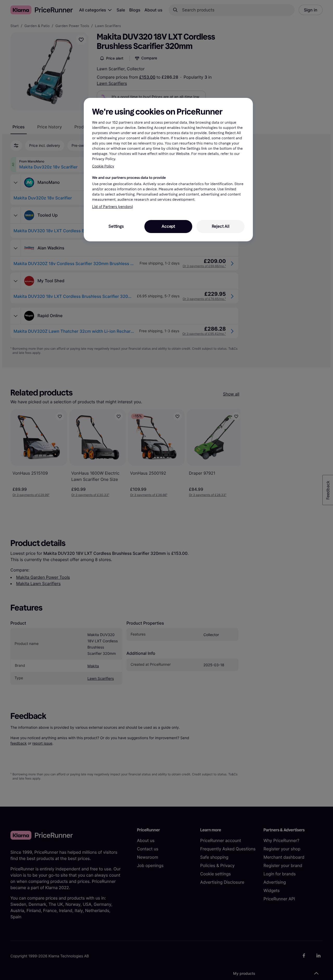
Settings (116, 226)
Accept (168, 226)
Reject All (220, 226)
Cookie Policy (103, 166)
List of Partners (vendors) (112, 207)
